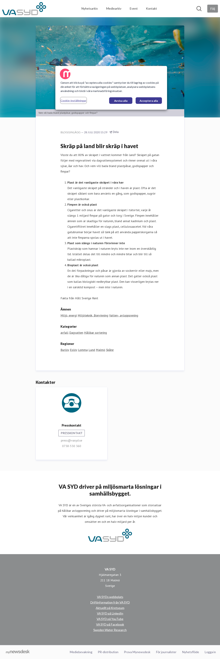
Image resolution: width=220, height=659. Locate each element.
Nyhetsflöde (190, 652)
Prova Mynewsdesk (137, 652)
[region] (111, 88)
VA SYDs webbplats (110, 597)
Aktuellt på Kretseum (110, 608)
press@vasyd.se (71, 440)
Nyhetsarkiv (89, 8)
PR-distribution (108, 652)
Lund (92, 350)
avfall (64, 333)
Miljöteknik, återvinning (93, 315)
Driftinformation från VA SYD (110, 602)
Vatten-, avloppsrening (123, 315)
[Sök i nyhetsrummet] (199, 8)
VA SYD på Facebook (110, 624)
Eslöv (73, 350)
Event (134, 8)
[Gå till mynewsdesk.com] (17, 652)
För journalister (166, 652)
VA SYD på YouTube (110, 619)
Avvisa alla (121, 100)
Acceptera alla (149, 100)
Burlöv (64, 350)
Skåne (110, 350)
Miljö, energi (68, 315)
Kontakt (151, 8)
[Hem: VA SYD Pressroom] (24, 8)
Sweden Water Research (110, 630)
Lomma (83, 350)
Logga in (210, 652)
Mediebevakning (81, 652)
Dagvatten (76, 333)
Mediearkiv (113, 8)
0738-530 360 (71, 446)
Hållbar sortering (95, 333)
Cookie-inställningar (73, 100)
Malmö (100, 350)
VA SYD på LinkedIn (110, 613)
